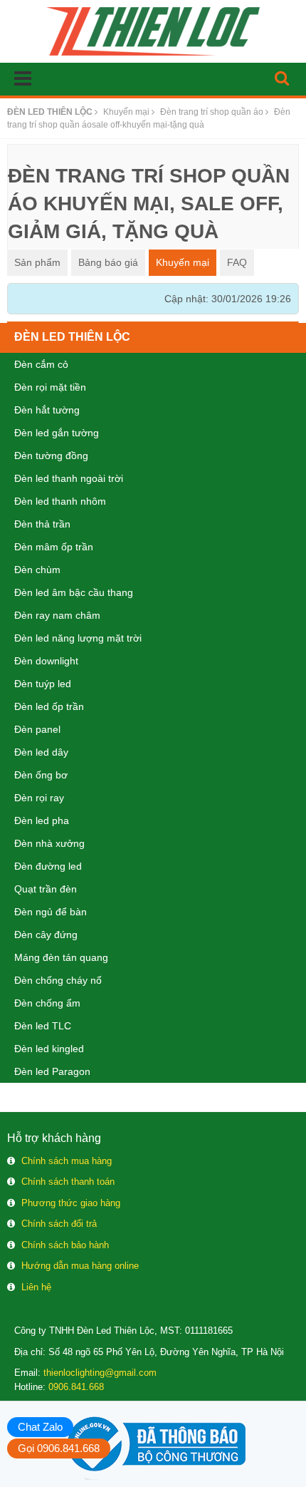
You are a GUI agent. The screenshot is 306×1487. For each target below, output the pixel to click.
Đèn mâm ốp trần (53, 546)
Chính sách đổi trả (59, 1223)
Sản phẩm (37, 262)
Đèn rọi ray (39, 797)
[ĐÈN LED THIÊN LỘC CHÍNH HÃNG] (153, 30)
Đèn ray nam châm (57, 615)
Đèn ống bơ (41, 775)
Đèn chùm (37, 569)
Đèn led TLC (42, 1025)
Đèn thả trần (42, 524)
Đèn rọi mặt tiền (50, 387)
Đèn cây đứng (46, 934)
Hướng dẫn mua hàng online (80, 1265)
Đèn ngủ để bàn (50, 911)
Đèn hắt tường (47, 410)
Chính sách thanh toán (68, 1181)
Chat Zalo (40, 1427)
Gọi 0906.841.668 (59, 1448)
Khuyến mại (182, 262)
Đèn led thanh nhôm (60, 501)
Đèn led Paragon (52, 1071)
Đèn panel (37, 729)
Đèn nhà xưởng (49, 843)
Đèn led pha (41, 820)
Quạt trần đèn (45, 889)
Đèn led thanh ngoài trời (68, 478)
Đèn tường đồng (51, 455)
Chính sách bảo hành (65, 1245)
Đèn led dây (41, 752)
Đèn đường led (48, 866)
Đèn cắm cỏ (41, 364)
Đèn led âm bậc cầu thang (73, 592)
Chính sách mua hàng (66, 1161)
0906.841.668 (76, 1386)
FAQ (237, 262)
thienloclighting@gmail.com (100, 1372)
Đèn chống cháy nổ (58, 980)
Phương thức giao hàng (70, 1203)
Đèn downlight (46, 661)
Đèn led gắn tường (56, 432)
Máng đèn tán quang (61, 957)
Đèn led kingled (49, 1048)
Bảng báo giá (108, 262)
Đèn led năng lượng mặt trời (78, 638)
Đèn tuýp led (42, 683)
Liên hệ (36, 1287)
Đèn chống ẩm (47, 1003)
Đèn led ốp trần (49, 706)
